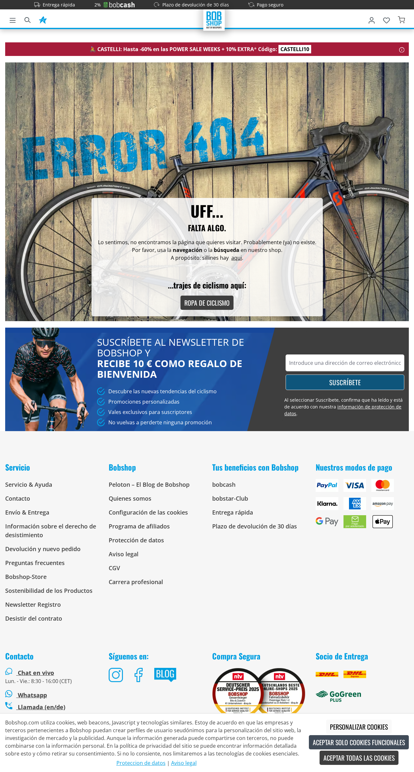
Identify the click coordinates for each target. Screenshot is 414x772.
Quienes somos (130, 498)
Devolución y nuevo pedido (43, 549)
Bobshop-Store (26, 577)
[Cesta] (401, 19)
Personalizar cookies (359, 727)
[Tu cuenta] (371, 19)
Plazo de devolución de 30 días (195, 5)
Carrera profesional (136, 582)
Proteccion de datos (141, 763)
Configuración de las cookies (148, 512)
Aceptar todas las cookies (359, 758)
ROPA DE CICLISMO (207, 303)
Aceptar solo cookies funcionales (359, 742)
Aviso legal (123, 554)
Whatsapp (31, 695)
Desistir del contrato (33, 618)
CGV (114, 568)
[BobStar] (42, 19)
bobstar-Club (230, 498)
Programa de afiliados (139, 526)
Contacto (17, 498)
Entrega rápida (59, 5)
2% (97, 5)
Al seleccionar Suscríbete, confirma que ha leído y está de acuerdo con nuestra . (343, 407)
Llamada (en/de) (40, 707)
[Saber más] (402, 49)
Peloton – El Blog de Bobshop (149, 484)
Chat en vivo (36, 673)
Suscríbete (345, 382)
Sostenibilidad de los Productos (49, 590)
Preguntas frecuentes (35, 563)
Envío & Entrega (27, 512)
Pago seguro (270, 5)
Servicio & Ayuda (28, 484)
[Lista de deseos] (386, 19)
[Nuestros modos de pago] (362, 506)
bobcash (223, 484)
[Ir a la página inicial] (214, 19)
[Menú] (12, 19)
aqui (236, 257)
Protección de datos (136, 540)
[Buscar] (27, 19)
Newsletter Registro (33, 604)
